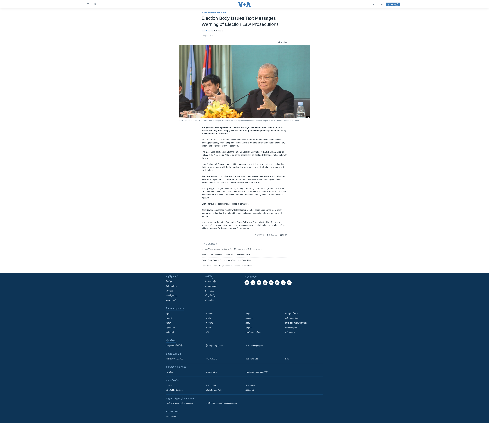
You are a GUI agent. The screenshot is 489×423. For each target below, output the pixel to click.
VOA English (211, 385)
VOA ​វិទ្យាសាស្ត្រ (171, 296)
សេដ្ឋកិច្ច (208, 318)
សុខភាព (208, 328)
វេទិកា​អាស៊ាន (209, 300)
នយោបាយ (209, 314)
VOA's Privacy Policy (214, 390)
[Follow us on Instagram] (265, 282)
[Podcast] (283, 282)
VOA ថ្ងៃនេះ (170, 291)
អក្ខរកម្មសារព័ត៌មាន (291, 314)
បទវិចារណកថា (290, 332)
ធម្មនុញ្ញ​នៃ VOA (211, 372)
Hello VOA (209, 291)
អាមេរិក (168, 323)
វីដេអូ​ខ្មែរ (169, 281)
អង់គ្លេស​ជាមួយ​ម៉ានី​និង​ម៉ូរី (174, 346)
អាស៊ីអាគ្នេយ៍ (170, 332)
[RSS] (277, 282)
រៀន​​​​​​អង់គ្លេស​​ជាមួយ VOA (214, 346)
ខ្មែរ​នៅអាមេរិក (170, 328)
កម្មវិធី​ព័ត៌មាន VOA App (174, 359)
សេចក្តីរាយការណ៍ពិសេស (254, 332)
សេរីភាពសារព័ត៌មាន (291, 318)
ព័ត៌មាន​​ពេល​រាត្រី (210, 286)
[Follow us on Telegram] (271, 282)
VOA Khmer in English (214, 13)
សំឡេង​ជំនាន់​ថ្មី (210, 296)
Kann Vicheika (207, 31)
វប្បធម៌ (248, 323)
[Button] (282, 42)
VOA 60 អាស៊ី (171, 300)
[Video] (382, 4)
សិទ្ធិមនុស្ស (209, 323)
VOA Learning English (254, 346)
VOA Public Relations (174, 390)
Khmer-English (291, 328)
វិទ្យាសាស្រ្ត (249, 318)
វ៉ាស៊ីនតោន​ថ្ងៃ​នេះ (171, 286)
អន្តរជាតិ (169, 318)
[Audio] (374, 4)
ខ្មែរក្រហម (249, 328)
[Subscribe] (289, 282)
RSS (287, 359)
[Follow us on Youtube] (259, 282)
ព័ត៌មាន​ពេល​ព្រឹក (210, 281)
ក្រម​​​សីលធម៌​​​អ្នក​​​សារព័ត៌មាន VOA (257, 372)
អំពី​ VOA (169, 372)
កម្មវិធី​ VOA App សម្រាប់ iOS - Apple (179, 403)
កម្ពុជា (168, 314)
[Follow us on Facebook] (246, 282)
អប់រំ (207, 332)
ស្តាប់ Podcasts (211, 359)
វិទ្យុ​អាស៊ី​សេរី (250, 390)
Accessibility (250, 385)
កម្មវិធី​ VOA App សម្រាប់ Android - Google (221, 403)
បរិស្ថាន (248, 314)
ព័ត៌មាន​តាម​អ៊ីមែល (252, 359)
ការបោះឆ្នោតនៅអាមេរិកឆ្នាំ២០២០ (296, 323)
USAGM (169, 385)
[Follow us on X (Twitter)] (252, 282)
